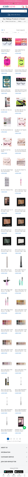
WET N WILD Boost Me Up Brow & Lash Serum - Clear (20, 190)
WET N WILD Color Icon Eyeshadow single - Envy (6, 250)
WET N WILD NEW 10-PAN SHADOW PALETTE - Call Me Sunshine (21, 310)
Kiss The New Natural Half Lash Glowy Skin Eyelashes (20, 150)
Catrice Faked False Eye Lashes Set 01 (20, 50)
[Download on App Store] (18, 471)
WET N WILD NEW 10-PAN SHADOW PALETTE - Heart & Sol (7, 330)
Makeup (19, 21)
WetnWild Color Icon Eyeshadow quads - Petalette (19, 430)
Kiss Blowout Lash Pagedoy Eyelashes (20, 130)
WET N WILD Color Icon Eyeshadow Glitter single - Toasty (20, 230)
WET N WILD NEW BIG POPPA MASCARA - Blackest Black (7, 390)
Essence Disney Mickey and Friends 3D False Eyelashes (7, 70)
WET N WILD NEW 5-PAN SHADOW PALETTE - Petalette (6, 370)
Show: (15, 32)
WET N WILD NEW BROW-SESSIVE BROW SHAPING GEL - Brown (7, 430)
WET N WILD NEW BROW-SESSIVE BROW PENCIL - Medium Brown (7, 410)
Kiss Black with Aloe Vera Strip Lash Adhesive (20, 110)
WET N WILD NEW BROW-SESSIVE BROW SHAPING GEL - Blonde (21, 410)
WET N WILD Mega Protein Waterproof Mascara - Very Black (21, 290)
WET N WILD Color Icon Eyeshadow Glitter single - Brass (20, 210)
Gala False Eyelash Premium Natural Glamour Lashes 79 (21, 90)
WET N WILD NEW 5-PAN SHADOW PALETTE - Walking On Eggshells (20, 370)
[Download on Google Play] (8, 471)
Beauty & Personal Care (11, 21)
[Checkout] (9, 3)
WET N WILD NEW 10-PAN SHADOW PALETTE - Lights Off (21, 330)
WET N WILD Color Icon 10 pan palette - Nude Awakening (7, 210)
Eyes (25, 21)
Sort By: (2, 32)
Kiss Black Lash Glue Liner (6, 110)
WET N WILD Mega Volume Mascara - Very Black (7, 310)
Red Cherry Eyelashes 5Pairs (7, 189)
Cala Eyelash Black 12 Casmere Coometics (5, 50)
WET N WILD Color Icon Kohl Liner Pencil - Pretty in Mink (6, 270)
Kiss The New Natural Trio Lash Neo (20, 170)
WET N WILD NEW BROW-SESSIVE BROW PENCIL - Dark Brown (21, 390)
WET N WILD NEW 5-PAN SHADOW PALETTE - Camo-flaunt (21, 350)
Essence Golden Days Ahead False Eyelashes (6, 90)
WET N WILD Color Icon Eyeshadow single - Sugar (20, 250)
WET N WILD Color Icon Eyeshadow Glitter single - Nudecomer (6, 230)
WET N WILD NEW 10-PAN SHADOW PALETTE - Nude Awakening (7, 350)
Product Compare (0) (20, 30)
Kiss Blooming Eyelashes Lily (7, 130)
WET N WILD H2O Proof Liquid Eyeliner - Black (20, 270)
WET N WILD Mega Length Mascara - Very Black (6, 290)
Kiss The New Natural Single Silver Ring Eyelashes (7, 170)
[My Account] (18, 3)
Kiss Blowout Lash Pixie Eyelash (5, 150)
